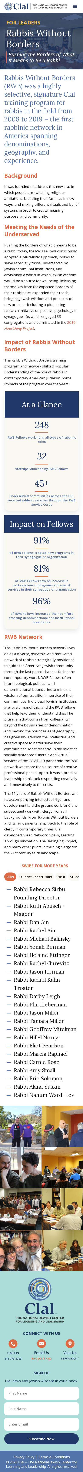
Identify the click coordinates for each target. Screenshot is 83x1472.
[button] (75, 6)
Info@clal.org (41, 1358)
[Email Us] (41, 1343)
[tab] (10, 877)
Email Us (41, 1352)
